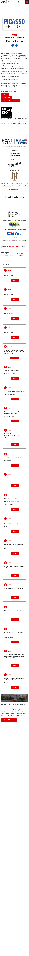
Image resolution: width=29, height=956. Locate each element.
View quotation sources (10, 101)
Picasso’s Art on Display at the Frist (11, 501)
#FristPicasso (14, 48)
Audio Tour (8, 312)
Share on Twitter (16, 45)
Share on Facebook (12, 45)
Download (7, 97)
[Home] (5, 1)
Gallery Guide (8, 274)
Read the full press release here (9, 79)
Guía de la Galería (9, 293)
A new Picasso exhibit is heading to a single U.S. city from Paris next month (14, 680)
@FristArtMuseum (14, 246)
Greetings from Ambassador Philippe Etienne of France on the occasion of (14, 351)
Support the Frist (9, 720)
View (14, 280)
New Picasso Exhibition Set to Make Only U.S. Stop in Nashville (14, 524)
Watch (14, 358)
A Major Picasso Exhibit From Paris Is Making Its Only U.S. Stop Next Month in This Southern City (14, 658)
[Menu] (27, 2)
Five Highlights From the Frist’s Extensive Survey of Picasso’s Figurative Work (12, 437)
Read (5, 94)
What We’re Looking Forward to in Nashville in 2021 (13, 591)
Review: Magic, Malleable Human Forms (12, 414)
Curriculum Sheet (8, 331)
